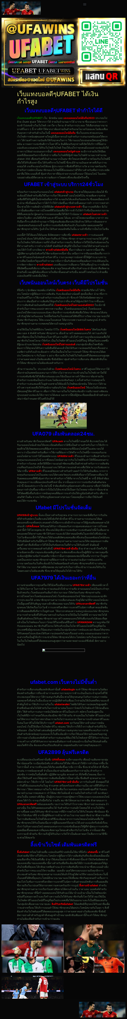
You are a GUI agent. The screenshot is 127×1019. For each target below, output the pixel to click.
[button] (84, 4)
